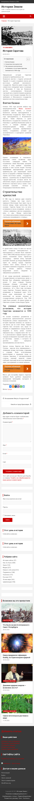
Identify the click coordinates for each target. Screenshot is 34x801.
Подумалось (7, 572)
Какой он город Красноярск (20, 404)
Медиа (5, 567)
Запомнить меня (9, 515)
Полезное (6, 575)
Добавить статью (11, 731)
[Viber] (18, 386)
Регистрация (5, 773)
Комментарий (8, 422)
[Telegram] (23, 386)
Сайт (4, 462)
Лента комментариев (8, 780)
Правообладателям (24, 796)
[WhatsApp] (21, 386)
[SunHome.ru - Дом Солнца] (10, 763)
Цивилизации (7, 582)
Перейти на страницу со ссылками (12, 758)
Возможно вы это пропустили (16, 601)
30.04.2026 (6, 660)
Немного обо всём (9, 570)
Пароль (5, 507)
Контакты (26, 798)
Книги (5, 565)
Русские (5, 577)
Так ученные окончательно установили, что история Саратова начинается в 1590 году (16, 68)
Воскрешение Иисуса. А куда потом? (17, 398)
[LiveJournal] (16, 386)
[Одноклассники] (13, 386)
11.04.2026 (6, 720)
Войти (8, 520)
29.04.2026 (6, 690)
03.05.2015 (6, 54)
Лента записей (6, 778)
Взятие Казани (9, 62)
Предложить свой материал (10, 743)
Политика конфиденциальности (16, 794)
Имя (5, 445)
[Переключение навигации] (3, 16)
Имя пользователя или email (12, 499)
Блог (20, 798)
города (9, 389)
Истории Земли (11, 6)
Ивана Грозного (25, 109)
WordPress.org (6, 783)
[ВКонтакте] (10, 386)
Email (5, 453)
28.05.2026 (6, 629)
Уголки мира (7, 47)
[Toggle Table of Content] (27, 59)
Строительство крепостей (13, 64)
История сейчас (8, 560)
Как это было (7, 563)
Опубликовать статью (9, 796)
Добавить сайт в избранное (10, 741)
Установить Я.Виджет (8, 745)
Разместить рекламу (8, 747)
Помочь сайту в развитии (9, 749)
